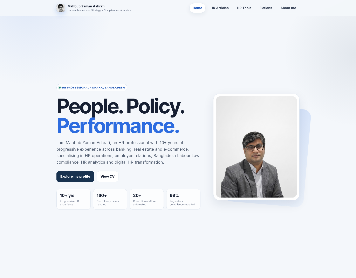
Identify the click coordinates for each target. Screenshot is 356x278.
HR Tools (244, 8)
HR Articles (220, 8)
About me (288, 8)
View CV (108, 176)
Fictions (266, 8)
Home (197, 8)
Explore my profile (75, 176)
